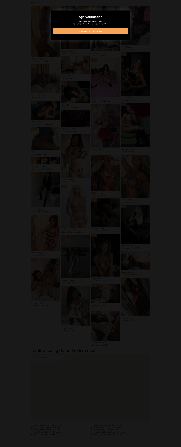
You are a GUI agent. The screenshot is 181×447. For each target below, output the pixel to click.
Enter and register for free (90, 31)
